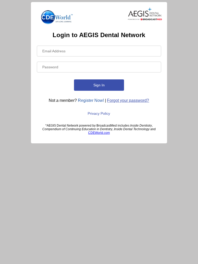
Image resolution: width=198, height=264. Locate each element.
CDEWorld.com (99, 133)
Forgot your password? (128, 100)
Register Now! (91, 100)
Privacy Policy (99, 113)
